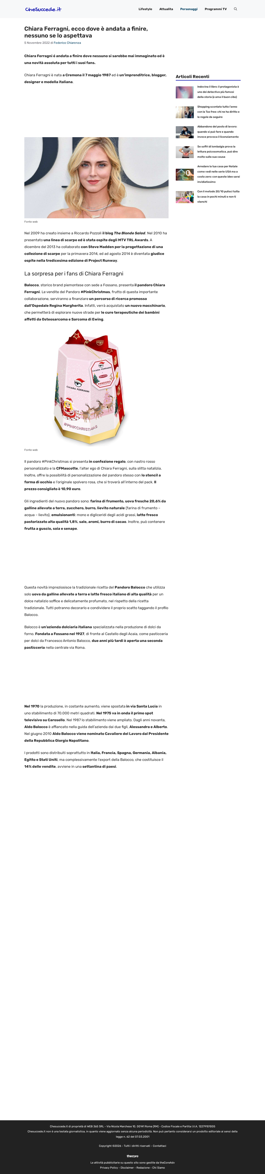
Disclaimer (127, 1167)
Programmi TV (216, 9)
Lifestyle (145, 9)
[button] (235, 9)
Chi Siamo (158, 1167)
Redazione (143, 1167)
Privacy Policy (109, 1167)
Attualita (166, 9)
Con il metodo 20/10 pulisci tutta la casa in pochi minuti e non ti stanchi (218, 196)
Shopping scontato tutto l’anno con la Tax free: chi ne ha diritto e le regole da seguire (218, 112)
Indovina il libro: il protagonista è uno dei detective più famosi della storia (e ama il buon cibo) (218, 92)
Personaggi (189, 9)
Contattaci (159, 1146)
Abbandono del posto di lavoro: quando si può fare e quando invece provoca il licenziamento (218, 131)
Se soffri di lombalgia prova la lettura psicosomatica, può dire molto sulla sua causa (217, 151)
